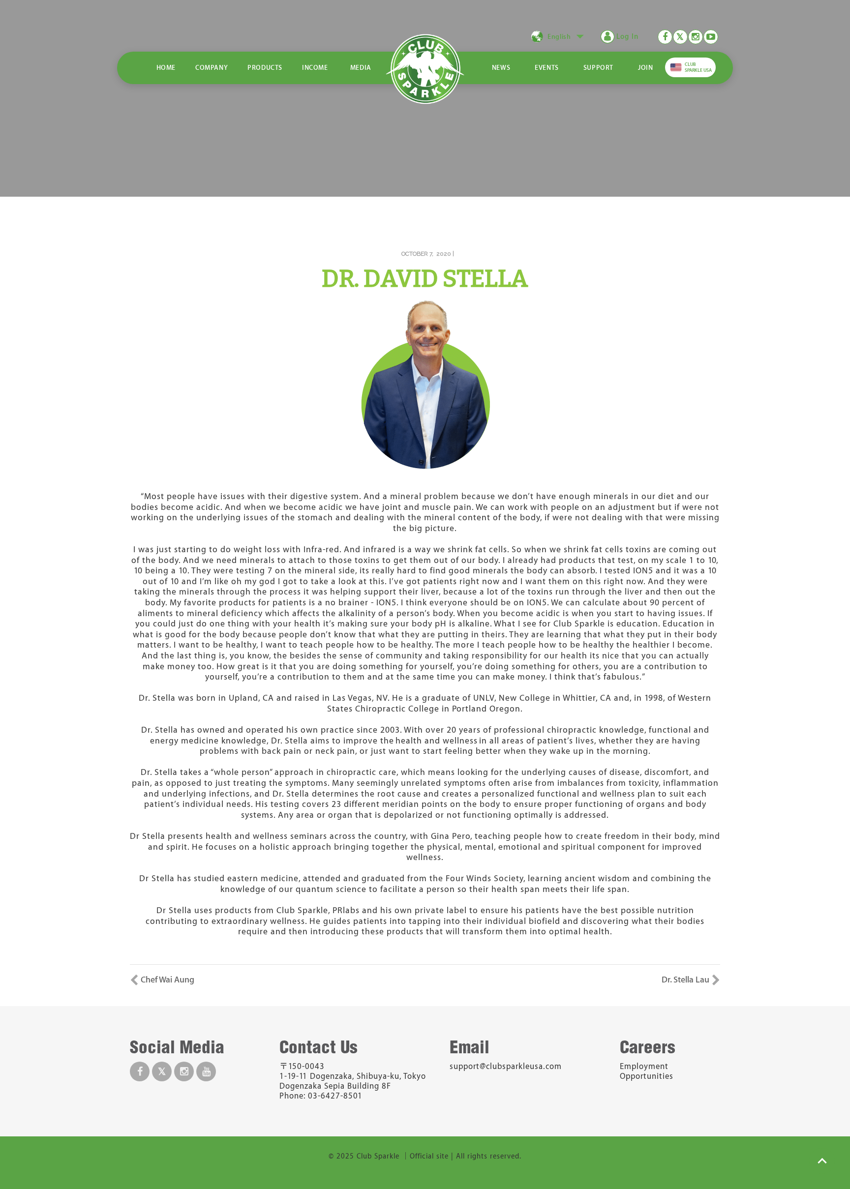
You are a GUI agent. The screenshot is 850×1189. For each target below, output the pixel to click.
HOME (166, 67)
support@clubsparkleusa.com (506, 1066)
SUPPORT (598, 67)
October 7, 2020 (426, 253)
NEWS (501, 67)
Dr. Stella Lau (685, 979)
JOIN (645, 67)
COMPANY (211, 67)
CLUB (698, 67)
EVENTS (547, 67)
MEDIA (360, 67)
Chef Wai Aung (167, 979)
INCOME (315, 67)
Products (264, 67)
